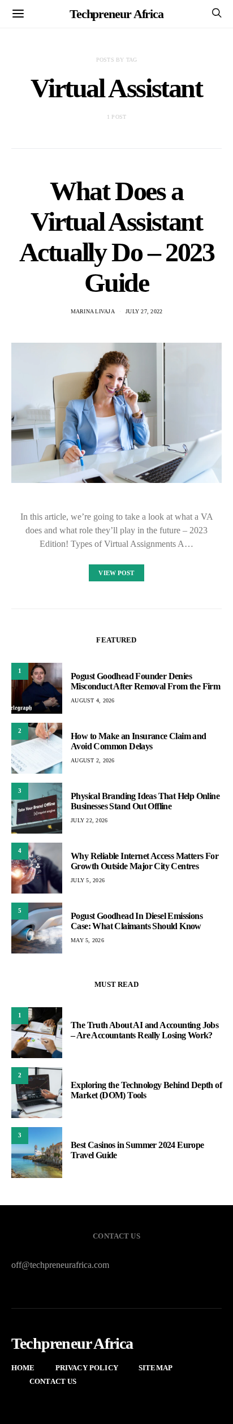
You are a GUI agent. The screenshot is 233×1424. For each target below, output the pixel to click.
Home (23, 1367)
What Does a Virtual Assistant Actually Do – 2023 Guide (116, 236)
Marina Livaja (93, 311)
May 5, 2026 (87, 940)
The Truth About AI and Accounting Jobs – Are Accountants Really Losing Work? (144, 1030)
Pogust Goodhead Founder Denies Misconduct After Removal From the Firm (145, 681)
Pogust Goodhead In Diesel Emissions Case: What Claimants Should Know (136, 921)
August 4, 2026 (93, 700)
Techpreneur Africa (116, 14)
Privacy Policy (86, 1367)
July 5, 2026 (88, 880)
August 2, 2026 (93, 760)
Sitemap (155, 1367)
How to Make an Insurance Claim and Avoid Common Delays (138, 741)
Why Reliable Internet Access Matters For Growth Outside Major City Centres (144, 861)
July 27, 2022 (144, 311)
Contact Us (53, 1381)
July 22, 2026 (89, 820)
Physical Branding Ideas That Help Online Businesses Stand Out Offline (145, 801)
